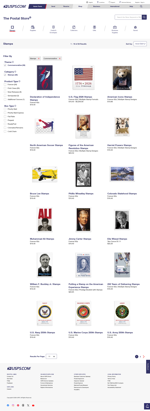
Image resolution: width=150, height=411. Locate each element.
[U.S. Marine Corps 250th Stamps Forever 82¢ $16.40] (87, 313)
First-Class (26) (14, 88)
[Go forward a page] (144, 356)
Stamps (33, 58)
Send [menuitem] (53, 6)
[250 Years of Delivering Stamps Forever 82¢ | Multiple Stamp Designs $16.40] (125, 265)
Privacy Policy (112, 376)
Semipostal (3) (13, 96)
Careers (9, 389)
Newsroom (44, 378)
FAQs (8, 381)
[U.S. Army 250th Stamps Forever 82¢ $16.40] (125, 313)
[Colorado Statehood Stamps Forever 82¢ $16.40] (125, 174)
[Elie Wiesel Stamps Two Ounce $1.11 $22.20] (125, 219)
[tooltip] (13, 62)
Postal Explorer (78, 383)
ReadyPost (12, 124)
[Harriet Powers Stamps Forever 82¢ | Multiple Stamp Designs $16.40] (125, 126)
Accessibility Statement (114, 387)
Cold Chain (12, 131)
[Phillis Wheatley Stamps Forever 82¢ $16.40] (87, 174)
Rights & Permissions (47, 387)
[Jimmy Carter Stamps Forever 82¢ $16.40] (87, 219)
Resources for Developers (81, 387)
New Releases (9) (14, 92)
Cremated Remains (15, 128)
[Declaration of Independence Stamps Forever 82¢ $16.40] (48, 77)
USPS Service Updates (47, 381)
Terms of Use (111, 378)
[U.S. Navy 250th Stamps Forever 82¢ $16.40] (48, 313)
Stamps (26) (13, 75)
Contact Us (10, 376)
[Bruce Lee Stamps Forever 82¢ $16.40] (48, 174)
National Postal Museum (81, 385)
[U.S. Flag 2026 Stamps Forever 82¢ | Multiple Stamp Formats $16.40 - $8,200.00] (87, 77)
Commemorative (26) (16, 65)
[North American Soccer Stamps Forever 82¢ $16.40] (48, 126)
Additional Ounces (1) (16, 99)
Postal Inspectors (79, 378)
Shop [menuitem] (80, 6)
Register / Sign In (139, 2)
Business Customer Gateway (82, 376)
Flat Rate (11, 116)
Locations (101, 2)
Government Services (47, 385)
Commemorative (50, 58)
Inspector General (79, 381)
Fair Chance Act (112, 385)
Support (113, 2)
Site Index (10, 378)
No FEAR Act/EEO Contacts (115, 383)
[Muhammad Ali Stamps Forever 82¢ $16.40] (48, 219)
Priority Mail (12, 109)
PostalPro (77, 389)
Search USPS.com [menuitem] (141, 6)
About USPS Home (46, 376)
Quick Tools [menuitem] (37, 6)
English (88, 2)
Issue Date (139, 44)
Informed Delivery (126, 2)
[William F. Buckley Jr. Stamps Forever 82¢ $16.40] (48, 265)
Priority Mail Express (16, 113)
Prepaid (11, 120)
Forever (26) (12, 84)
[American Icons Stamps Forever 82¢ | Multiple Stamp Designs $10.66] (125, 77)
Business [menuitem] (96, 6)
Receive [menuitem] (66, 6)
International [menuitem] (114, 6)
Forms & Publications (47, 383)
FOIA (109, 381)
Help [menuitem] (131, 6)
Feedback (10, 383)
